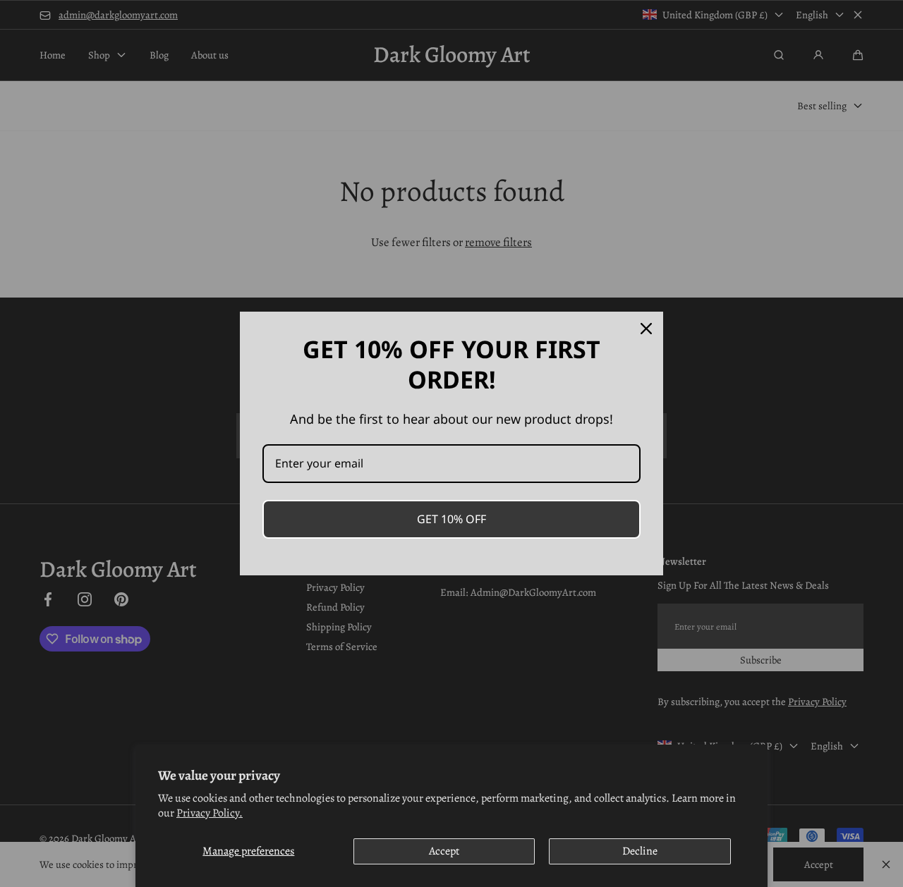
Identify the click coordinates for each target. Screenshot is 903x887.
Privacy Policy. (209, 813)
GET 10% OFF (451, 519)
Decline (639, 851)
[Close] (646, 328)
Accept (444, 851)
